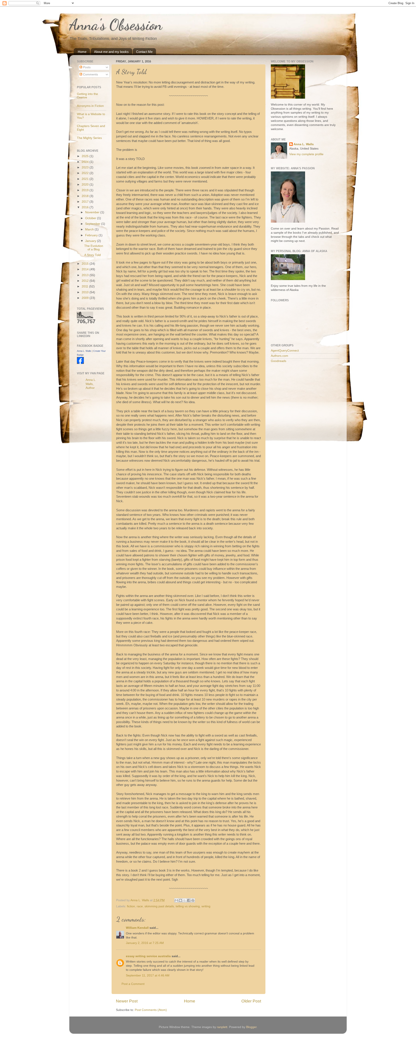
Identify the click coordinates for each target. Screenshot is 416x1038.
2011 (85, 286)
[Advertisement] (94, 462)
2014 (85, 269)
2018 (85, 196)
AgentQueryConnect (285, 350)
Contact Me (144, 52)
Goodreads (278, 361)
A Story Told (92, 255)
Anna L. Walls (84, 351)
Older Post (251, 1001)
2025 (85, 156)
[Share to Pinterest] (193, 900)
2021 (85, 179)
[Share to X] (184, 900)
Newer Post (127, 1001)
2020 (85, 184)
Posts (86, 67)
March (90, 229)
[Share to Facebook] (189, 900)
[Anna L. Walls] (80, 363)
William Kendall (137, 927)
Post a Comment (133, 984)
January (91, 241)
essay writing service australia (148, 956)
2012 (85, 280)
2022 (85, 173)
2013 (85, 275)
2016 (85, 207)
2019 (85, 190)
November (92, 212)
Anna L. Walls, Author (91, 384)
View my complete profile (306, 154)
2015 (85, 263)
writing (206, 906)
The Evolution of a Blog (93, 247)
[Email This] (176, 900)
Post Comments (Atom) (151, 1010)
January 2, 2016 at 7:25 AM (145, 943)
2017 (85, 201)
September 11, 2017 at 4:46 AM (147, 975)
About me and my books (111, 52)
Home (82, 52)
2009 (85, 298)
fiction (131, 906)
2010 (85, 292)
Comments (90, 74)
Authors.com (279, 355)
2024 (85, 161)
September (93, 223)
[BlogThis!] (180, 900)
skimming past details (159, 906)
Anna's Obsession (115, 25)
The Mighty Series (89, 138)
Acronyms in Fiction (90, 106)
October (91, 218)
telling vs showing (188, 906)
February (92, 235)
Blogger (251, 1027)
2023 (85, 167)
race (140, 906)
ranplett (222, 1027)
